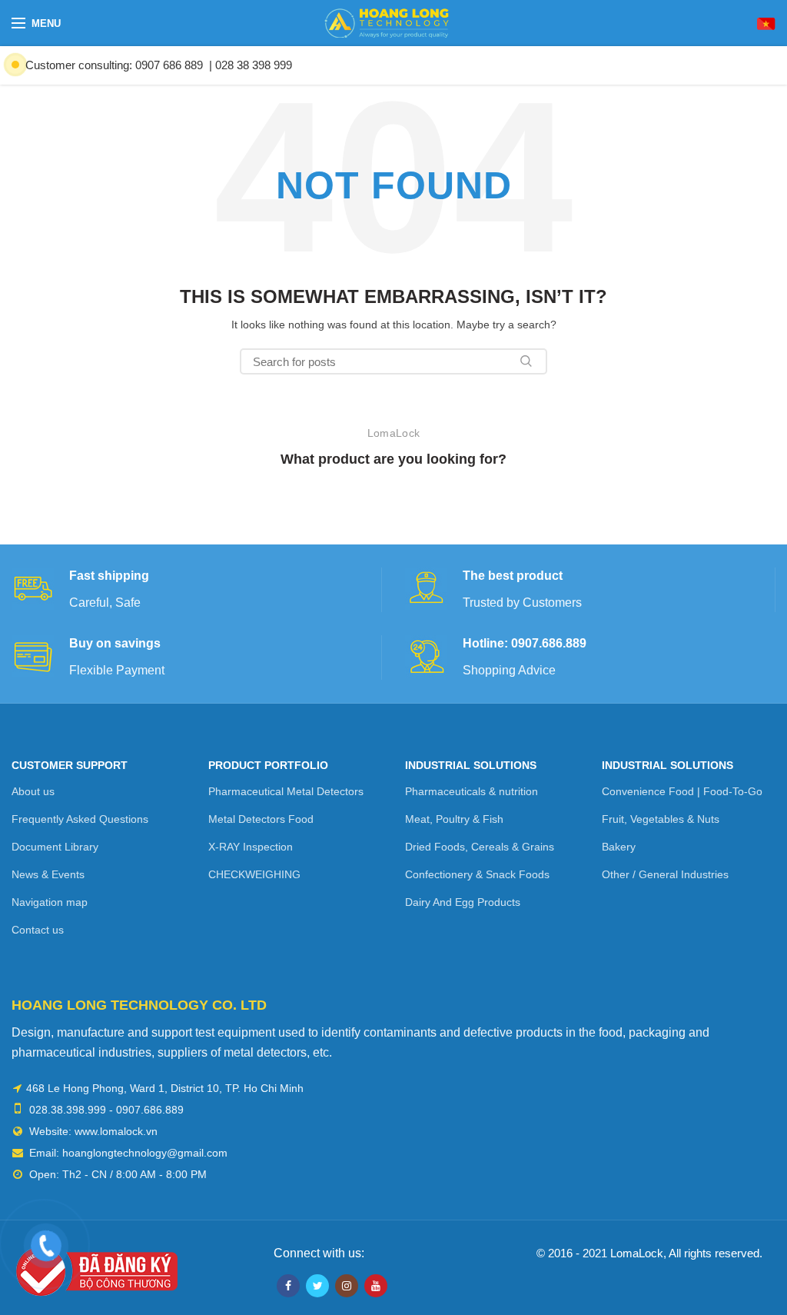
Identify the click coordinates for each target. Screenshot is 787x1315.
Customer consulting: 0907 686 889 (114, 65)
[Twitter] (317, 1285)
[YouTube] (375, 1285)
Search (526, 361)
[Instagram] (346, 1285)
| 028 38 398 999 (250, 65)
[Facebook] (288, 1285)
